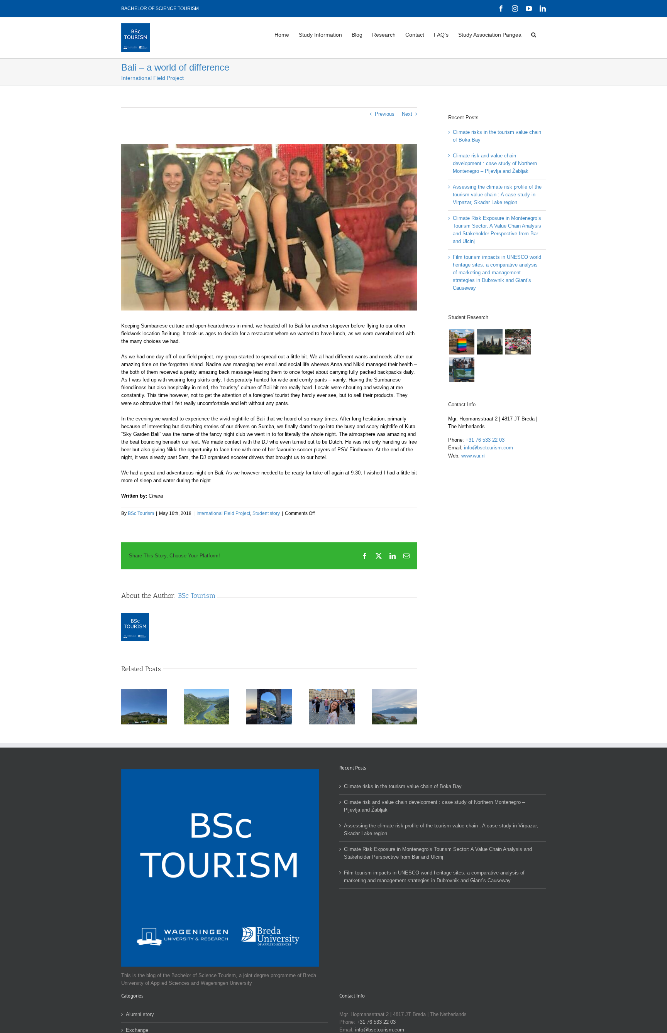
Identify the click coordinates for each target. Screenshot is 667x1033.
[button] (533, 34)
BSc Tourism (141, 513)
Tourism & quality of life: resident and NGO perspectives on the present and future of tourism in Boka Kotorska (385, 704)
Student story (266, 513)
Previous (384, 114)
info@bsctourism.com (488, 448)
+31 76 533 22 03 (485, 440)
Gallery (154, 704)
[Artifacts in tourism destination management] (517, 342)
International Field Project (223, 513)
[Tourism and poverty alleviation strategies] (489, 342)
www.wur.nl (473, 456)
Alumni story (140, 1014)
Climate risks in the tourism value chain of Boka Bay (403, 786)
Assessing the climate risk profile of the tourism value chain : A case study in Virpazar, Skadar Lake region (197, 704)
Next (407, 114)
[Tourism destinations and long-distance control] (461, 369)
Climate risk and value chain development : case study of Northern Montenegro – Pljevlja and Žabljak (134, 704)
